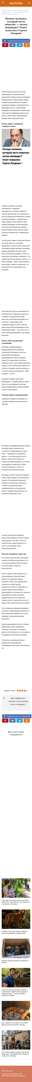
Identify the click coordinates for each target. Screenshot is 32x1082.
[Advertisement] (16, 71)
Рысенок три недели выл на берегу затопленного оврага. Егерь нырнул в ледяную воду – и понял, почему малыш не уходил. (15, 992)
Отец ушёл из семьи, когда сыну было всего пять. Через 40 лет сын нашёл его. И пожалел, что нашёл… (16, 902)
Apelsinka (16, 3)
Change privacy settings (17, 1076)
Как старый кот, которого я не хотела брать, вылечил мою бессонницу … (15, 1024)
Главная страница (7, 10)
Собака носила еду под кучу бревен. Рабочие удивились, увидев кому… (14, 932)
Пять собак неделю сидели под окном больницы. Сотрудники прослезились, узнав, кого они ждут (15, 1054)
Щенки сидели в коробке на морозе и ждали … (15, 961)
